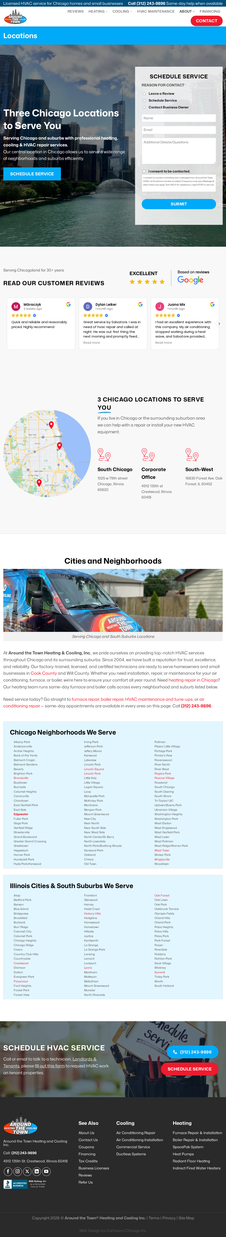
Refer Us (86, 1182)
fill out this (45, 1066)
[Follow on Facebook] (8, 1171)
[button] (219, 323)
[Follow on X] (27, 1171)
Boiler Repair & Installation (195, 1139)
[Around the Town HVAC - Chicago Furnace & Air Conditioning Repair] (19, 17)
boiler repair (112, 699)
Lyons (88, 968)
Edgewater (21, 814)
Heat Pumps (183, 1154)
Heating (97, 11)
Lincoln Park (92, 773)
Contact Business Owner (169, 107)
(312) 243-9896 (151, 3)
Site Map (186, 1218)
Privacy (169, 1218)
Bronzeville (21, 778)
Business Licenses (94, 1168)
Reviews (76, 11)
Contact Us (88, 1139)
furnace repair (85, 699)
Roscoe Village (164, 778)
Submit (179, 204)
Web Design (89, 1230)
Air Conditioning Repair (135, 1132)
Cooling (121, 11)
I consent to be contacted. (169, 171)
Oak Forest (162, 895)
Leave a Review (161, 93)
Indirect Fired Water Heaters (196, 1168)
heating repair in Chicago (193, 680)
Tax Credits (88, 1161)
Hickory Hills (92, 913)
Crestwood (21, 963)
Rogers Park (162, 773)
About (185, 11)
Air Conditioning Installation (139, 1139)
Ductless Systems (131, 1154)
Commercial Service (133, 1146)
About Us (86, 1132)
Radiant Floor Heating (191, 1161)
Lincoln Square (94, 769)
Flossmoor (21, 981)
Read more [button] (19, 343)
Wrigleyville (162, 859)
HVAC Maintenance (156, 11)
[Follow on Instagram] (17, 1171)
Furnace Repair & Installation (197, 1132)
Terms (154, 1218)
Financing (210, 11)
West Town (161, 850)
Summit (159, 972)
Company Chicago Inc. (126, 1230)
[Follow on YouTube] (46, 1171)
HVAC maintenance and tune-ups (159, 699)
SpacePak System (188, 1146)
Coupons (86, 1146)
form (60, 1066)
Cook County (44, 673)
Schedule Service (163, 100)
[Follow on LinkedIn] (36, 1171)
